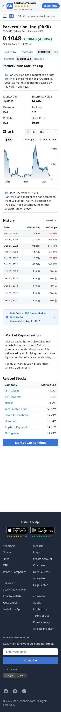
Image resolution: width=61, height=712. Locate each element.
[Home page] (11, 16)
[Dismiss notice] (3, 6)
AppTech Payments (16, 427)
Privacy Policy (41, 622)
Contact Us (40, 609)
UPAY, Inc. (11, 421)
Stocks (7, 552)
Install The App (12, 609)
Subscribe (30, 660)
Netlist (9, 403)
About (37, 602)
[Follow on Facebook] (5, 691)
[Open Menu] (4, 16)
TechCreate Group (16, 409)
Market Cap (24, 58)
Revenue (39, 58)
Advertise (39, 578)
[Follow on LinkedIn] (24, 691)
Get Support (10, 602)
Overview (10, 51)
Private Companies (14, 572)
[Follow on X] (15, 691)
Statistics (44, 51)
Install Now (50, 5)
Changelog (40, 565)
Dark (22, 675)
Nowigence (12, 433)
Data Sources (41, 572)
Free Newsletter (13, 596)
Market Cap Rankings (30, 443)
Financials (27, 51)
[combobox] (38, 16)
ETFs (6, 565)
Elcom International (17, 415)
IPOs (6, 559)
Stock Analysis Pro (14, 589)
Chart (42, 132)
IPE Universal (13, 397)
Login (36, 552)
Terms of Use (41, 615)
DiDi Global (12, 391)
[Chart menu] (55, 132)
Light (11, 675)
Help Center (40, 585)
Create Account (42, 559)
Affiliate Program (43, 628)
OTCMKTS (7, 31)
